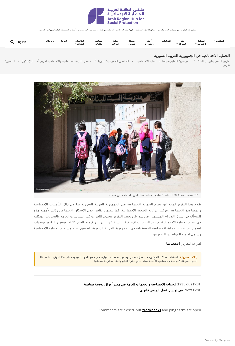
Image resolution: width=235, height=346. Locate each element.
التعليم (174, 61)
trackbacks (151, 310)
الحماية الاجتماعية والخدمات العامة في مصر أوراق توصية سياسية (129, 284)
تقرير (226, 65)
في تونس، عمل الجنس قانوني (161, 290)
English (21, 42)
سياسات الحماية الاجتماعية (153, 61)
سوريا (101, 61)
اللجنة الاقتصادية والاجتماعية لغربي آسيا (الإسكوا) (52, 61)
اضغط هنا (173, 243)
